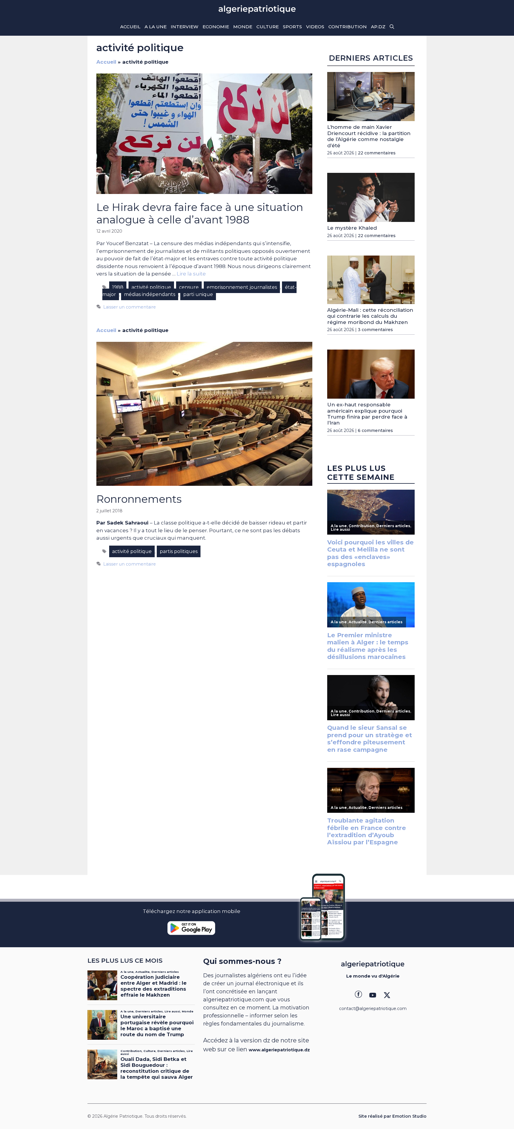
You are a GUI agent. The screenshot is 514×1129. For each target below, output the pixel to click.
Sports (292, 26)
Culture (267, 26)
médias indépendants (149, 294)
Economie (216, 26)
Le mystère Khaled (352, 228)
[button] (392, 27)
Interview (184, 26)
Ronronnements (139, 499)
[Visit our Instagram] (372, 995)
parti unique (198, 294)
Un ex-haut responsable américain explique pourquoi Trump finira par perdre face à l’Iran (367, 414)
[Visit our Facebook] (358, 995)
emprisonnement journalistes (242, 287)
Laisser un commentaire (129, 307)
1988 (117, 287)
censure (189, 287)
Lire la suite (191, 274)
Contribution (347, 26)
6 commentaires (375, 430)
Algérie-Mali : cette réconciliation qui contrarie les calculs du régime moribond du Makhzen (370, 316)
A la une (156, 26)
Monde (242, 26)
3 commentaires (375, 329)
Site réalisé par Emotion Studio (392, 1116)
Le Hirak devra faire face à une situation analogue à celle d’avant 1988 (199, 213)
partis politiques (179, 551)
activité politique (151, 287)
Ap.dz (378, 26)
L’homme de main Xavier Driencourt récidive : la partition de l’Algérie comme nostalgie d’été (368, 136)
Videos (315, 26)
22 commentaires (377, 153)
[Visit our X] (387, 995)
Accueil (130, 26)
